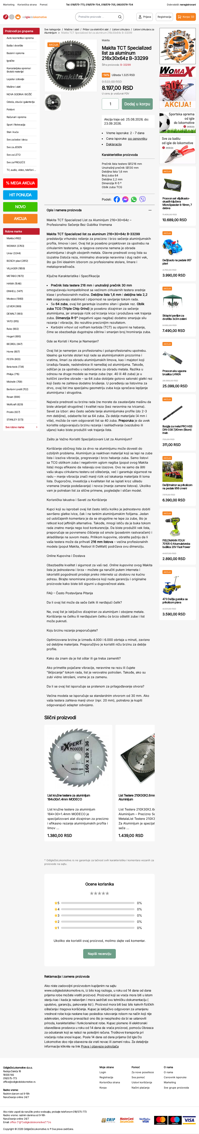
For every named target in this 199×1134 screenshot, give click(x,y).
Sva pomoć (138, 1077)
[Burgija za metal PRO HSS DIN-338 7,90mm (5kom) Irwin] (172, 413)
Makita (106, 40)
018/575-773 (78, 4)
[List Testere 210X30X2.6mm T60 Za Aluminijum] (149, 758)
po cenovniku (137, 138)
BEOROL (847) (14, 343)
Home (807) (13, 351)
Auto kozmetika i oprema (20, 37)
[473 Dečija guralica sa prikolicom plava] (172, 586)
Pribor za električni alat (95, 29)
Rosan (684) (13, 396)
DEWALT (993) (15, 313)
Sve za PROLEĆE (16, 162)
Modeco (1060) (15, 298)
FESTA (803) (13, 359)
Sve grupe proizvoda (176, 1087)
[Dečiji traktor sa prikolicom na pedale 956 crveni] (172, 471)
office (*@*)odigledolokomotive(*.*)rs (30, 1122)
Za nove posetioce (143, 1072)
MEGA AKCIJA (20, 183)
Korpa (103, 1087)
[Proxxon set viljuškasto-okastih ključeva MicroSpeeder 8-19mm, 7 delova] (172, 185)
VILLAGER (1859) (16, 268)
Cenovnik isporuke (175, 1077)
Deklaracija (114, 144)
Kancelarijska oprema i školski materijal (19, 70)
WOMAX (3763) (15, 245)
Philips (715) (13, 374)
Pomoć (44, 4)
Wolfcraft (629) (15, 404)
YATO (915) (13, 321)
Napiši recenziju (99, 954)
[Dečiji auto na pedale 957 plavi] (172, 247)
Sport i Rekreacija (16, 124)
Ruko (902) (13, 328)
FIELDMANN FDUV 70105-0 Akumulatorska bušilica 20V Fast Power (176, 544)
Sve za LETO (13, 154)
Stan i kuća (12, 131)
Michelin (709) (14, 381)
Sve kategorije (52, 29)
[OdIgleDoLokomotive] (25, 17)
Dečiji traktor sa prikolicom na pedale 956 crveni (177, 486)
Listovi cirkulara (120, 29)
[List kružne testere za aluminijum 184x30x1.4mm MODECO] (78, 758)
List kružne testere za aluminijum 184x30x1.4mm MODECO (68, 797)
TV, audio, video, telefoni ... (21, 169)
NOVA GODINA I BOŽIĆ (19, 94)
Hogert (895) (14, 336)
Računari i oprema (16, 117)
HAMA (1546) (14, 283)
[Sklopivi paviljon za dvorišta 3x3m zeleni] (172, 302)
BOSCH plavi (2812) (17, 260)
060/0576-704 (125, 4)
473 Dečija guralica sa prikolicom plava (175, 600)
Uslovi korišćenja (142, 1082)
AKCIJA (20, 218)
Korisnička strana (27, 4)
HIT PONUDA (20, 195)
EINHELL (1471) (15, 291)
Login (103, 1072)
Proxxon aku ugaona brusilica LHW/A (174, 372)
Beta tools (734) (15, 366)
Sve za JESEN (14, 147)
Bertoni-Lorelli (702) (17, 389)
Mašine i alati (13, 86)
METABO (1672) (15, 275)
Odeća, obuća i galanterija (20, 101)
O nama (168, 1072)
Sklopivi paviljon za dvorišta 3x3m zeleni (174, 317)
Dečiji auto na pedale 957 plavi (176, 261)
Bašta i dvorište (15, 45)
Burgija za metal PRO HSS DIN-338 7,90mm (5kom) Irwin (177, 429)
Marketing (8, 4)
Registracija (106, 1077)
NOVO (20, 206)
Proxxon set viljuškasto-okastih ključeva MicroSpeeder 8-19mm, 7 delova (177, 203)
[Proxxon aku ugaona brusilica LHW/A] (172, 357)
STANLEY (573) (15, 419)
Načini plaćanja (140, 1087)
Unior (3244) (14, 253)
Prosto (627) (13, 411)
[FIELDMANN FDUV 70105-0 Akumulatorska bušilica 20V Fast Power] (172, 527)
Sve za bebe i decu (17, 139)
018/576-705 (108, 4)
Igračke (10, 60)
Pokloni (10, 109)
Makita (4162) (14, 238)
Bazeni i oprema (15, 53)
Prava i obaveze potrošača (100, 1046)
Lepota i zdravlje (15, 79)
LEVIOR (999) (14, 306)
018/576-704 (93, 4)
